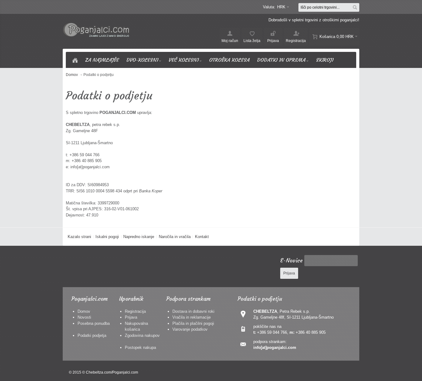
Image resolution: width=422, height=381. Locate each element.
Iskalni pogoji (107, 236)
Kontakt (202, 236)
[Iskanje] (355, 7)
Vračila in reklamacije (191, 317)
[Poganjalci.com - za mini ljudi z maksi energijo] (97, 29)
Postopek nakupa (140, 347)
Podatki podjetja (92, 335)
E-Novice (291, 260)
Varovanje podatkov (190, 329)
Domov (84, 311)
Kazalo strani (79, 236)
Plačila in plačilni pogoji (193, 323)
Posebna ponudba (94, 323)
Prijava (131, 317)
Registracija (135, 311)
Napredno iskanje (138, 236)
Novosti (84, 317)
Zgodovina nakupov (142, 335)
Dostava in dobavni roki (193, 311)
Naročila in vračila (175, 236)
